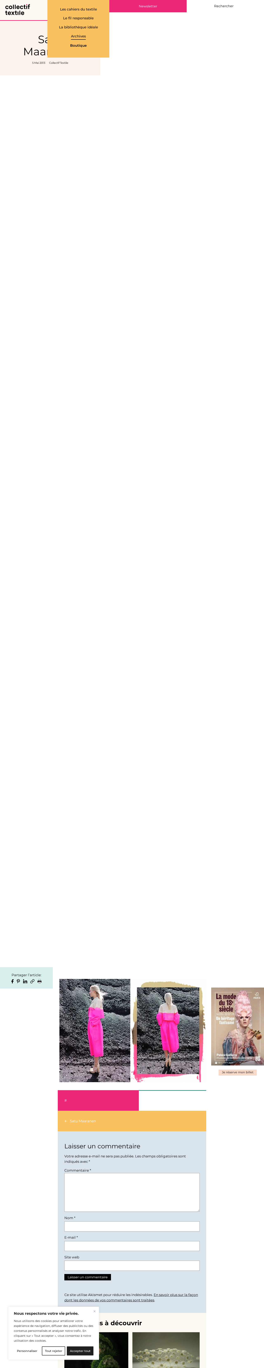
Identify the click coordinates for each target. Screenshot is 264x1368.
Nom (69, 1218)
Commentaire (77, 1170)
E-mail (71, 1237)
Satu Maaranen (83, 1121)
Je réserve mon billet (237, 1072)
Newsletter (148, 6)
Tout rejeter (53, 1351)
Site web (71, 1257)
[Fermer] (94, 1311)
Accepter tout (80, 1351)
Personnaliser (27, 1351)
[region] (53, 1333)
